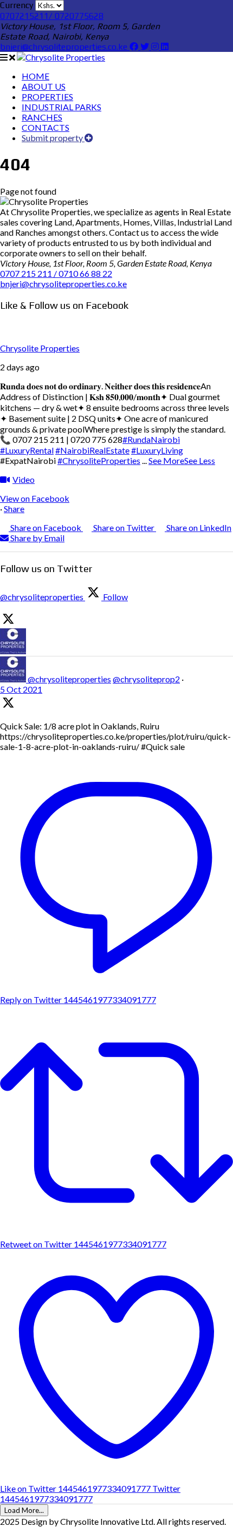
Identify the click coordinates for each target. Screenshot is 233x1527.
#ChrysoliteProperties (98, 460)
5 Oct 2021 (21, 689)
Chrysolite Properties (40, 348)
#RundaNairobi (151, 439)
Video (23, 479)
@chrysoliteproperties (69, 679)
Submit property (53, 137)
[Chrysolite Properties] (61, 57)
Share (14, 508)
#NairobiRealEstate (92, 450)
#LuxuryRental (27, 450)
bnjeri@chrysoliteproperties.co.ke (65, 47)
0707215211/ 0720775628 (51, 16)
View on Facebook (34, 498)
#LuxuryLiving (157, 450)
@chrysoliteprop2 (146, 679)
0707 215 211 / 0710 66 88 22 (56, 273)
